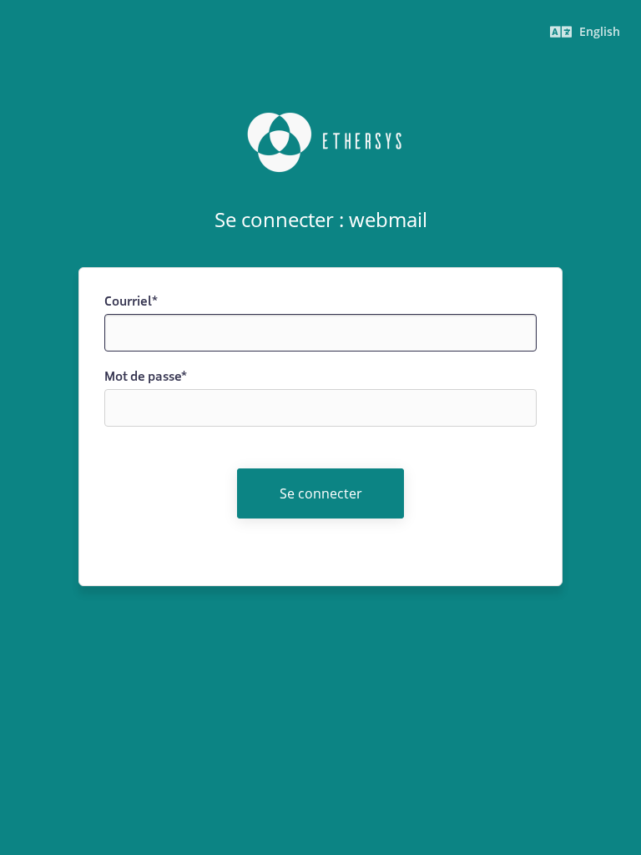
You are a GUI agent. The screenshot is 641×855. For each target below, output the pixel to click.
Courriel (131, 301)
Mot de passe (145, 376)
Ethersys (320, 142)
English (598, 31)
